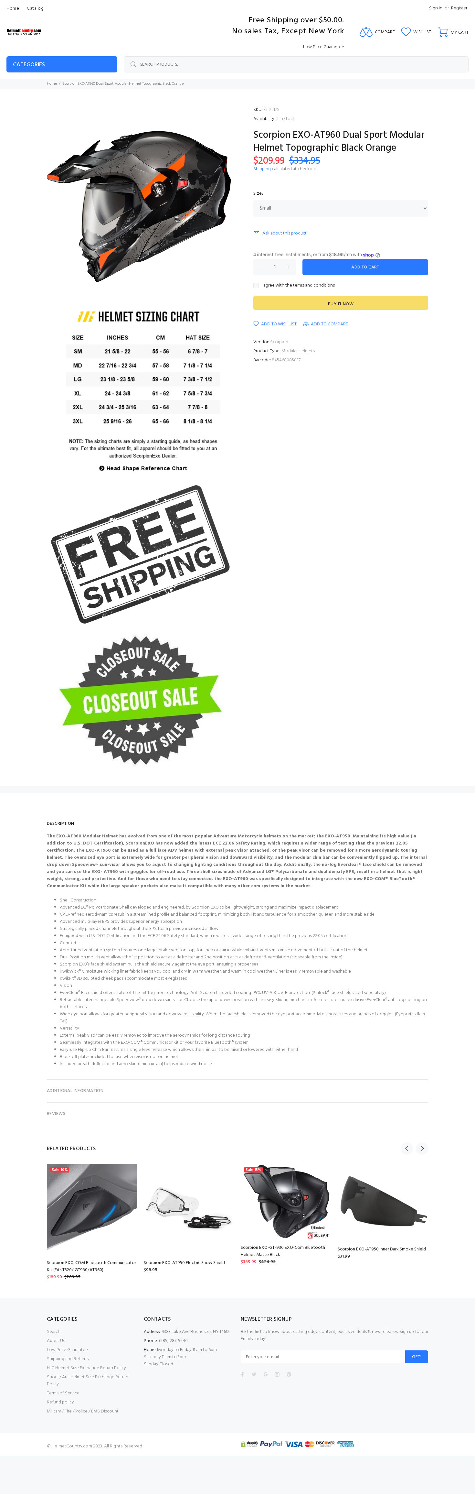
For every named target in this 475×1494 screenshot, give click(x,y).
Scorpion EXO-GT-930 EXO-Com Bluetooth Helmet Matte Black (283, 1251)
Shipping (262, 169)
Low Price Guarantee (67, 1350)
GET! (416, 1357)
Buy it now (341, 304)
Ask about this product (284, 233)
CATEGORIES (29, 65)
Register (459, 8)
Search (53, 1332)
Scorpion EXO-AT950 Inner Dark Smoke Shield (382, 1249)
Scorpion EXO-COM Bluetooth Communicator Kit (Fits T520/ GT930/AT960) (91, 1266)
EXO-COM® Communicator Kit (150, 1042)
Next (422, 1148)
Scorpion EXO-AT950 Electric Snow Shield (184, 1263)
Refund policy (60, 1402)
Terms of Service (63, 1393)
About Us (56, 1341)
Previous (407, 1148)
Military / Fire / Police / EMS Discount (83, 1411)
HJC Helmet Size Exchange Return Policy (86, 1368)
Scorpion (279, 342)
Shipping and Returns (68, 1359)
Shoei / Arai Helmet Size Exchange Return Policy (87, 1380)
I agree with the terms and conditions (298, 285)
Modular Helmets (298, 351)
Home (52, 84)
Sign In (435, 8)
